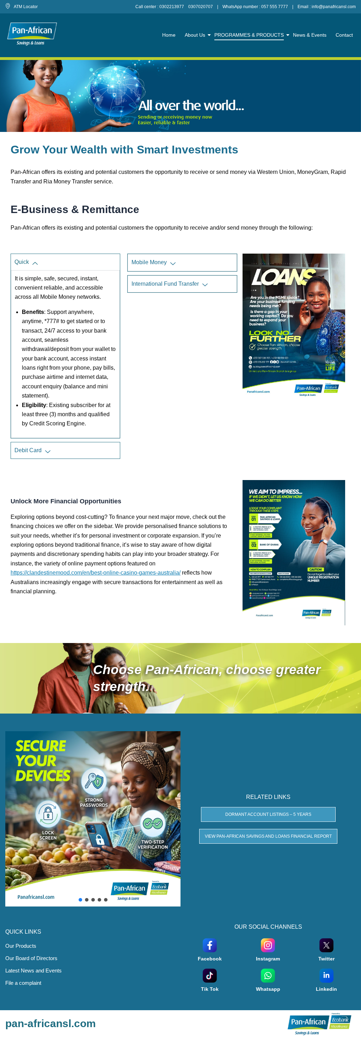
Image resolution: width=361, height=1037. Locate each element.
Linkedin (326, 989)
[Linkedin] (326, 975)
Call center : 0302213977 (159, 6)
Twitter (326, 959)
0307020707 (200, 6)
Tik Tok (210, 989)
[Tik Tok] (210, 975)
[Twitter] (326, 944)
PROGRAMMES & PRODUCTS (249, 35)
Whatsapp (268, 989)
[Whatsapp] (268, 975)
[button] (80, 900)
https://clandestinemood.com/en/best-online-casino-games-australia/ (95, 573)
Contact (344, 35)
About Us (195, 35)
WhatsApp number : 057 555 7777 (255, 6)
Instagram (268, 959)
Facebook (210, 959)
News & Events (309, 35)
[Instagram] (268, 944)
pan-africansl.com (50, 1023)
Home (169, 35)
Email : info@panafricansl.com (327, 6)
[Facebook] (210, 944)
